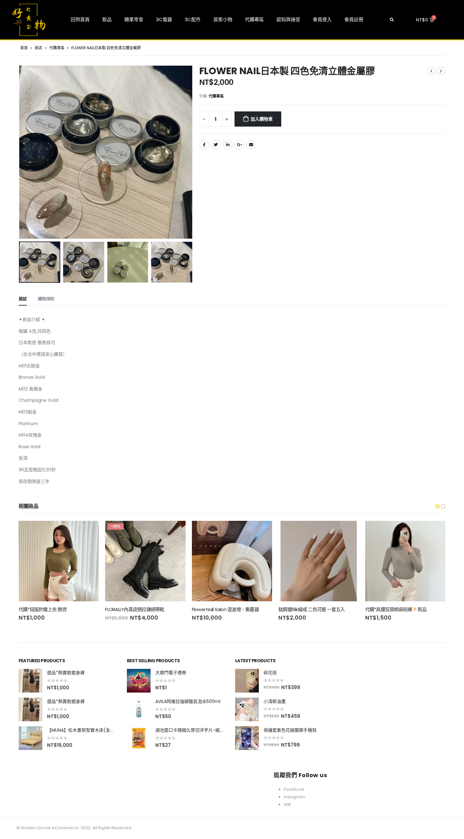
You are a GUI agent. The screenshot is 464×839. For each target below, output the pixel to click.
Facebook (204, 145)
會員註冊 (353, 19)
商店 (38, 48)
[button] (437, 506)
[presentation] (20, 152)
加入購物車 (261, 119)
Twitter (216, 145)
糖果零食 (133, 19)
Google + (240, 145)
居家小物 (222, 19)
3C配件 (193, 19)
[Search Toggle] (392, 20)
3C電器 (164, 19)
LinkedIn (228, 145)
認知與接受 (288, 19)
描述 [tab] (23, 299)
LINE (287, 804)
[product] (59, 561)
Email (251, 145)
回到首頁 (80, 19)
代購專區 (254, 19)
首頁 (24, 48)
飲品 (107, 19)
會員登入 (322, 19)
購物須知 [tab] (46, 299)
